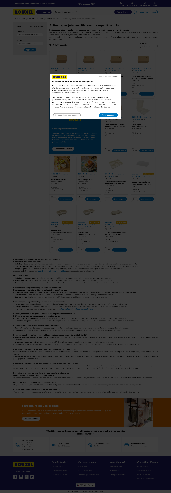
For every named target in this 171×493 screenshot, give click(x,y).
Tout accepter (108, 115)
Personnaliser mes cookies (66, 115)
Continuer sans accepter (109, 76)
